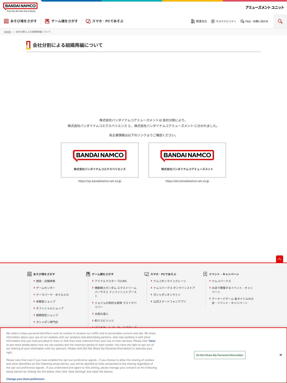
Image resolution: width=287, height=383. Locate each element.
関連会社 (201, 21)
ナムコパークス (221, 281)
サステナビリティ (226, 21)
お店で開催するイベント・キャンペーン (232, 290)
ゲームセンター (45, 287)
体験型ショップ (45, 301)
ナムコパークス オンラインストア (174, 287)
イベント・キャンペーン (224, 274)
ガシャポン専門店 (47, 322)
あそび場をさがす (23, 21)
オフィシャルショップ (49, 308)
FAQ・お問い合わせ (256, 21)
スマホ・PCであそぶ (107, 21)
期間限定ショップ (47, 315)
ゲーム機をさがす (64, 21)
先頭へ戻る (279, 258)
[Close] (280, 355)
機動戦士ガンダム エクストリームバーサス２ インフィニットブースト (115, 292)
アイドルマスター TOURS (111, 281)
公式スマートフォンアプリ (169, 301)
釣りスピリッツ (104, 320)
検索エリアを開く (280, 21)
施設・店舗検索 (45, 281)
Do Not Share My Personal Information (219, 355)
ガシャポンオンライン (167, 294)
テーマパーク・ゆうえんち (52, 294)
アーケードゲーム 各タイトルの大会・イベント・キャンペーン (233, 300)
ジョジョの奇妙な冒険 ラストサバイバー (115, 305)
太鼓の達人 (101, 313)
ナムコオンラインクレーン (169, 281)
